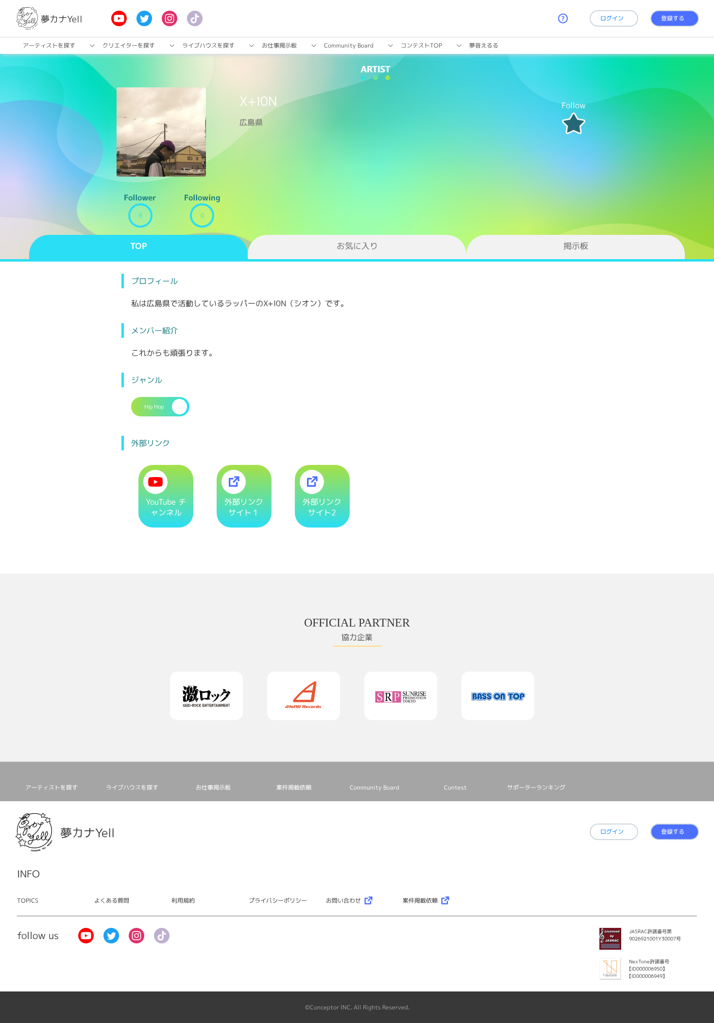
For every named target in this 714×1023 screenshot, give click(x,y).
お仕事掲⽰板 (279, 45)
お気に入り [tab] (357, 245)
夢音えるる (483, 45)
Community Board (349, 45)
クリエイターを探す (128, 45)
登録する (672, 18)
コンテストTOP (421, 45)
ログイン (612, 18)
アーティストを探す (49, 45)
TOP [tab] (138, 245)
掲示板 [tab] (575, 245)
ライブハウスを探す (208, 45)
